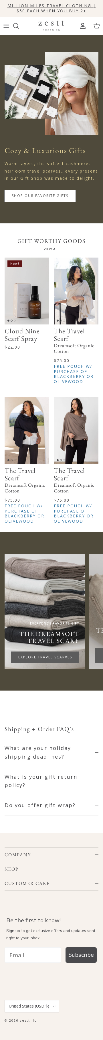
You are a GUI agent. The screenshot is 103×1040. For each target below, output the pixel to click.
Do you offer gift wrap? (40, 805)
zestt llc (28, 1020)
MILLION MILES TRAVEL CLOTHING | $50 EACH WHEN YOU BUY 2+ (51, 8)
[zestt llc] (51, 26)
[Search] (19, 26)
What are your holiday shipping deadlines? (38, 752)
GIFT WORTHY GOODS (51, 241)
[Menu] (6, 26)
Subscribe (81, 955)
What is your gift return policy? (41, 780)
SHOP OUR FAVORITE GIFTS (40, 195)
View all (52, 249)
